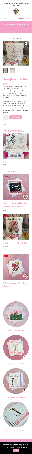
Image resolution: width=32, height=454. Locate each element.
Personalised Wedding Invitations (16, 431)
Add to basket (15, 117)
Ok (16, 450)
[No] (30, 448)
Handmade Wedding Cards (16, 330)
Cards (8, 38)
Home (4, 38)
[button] (26, 43)
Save (6, 42)
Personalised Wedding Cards (16, 397)
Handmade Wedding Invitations (16, 364)
